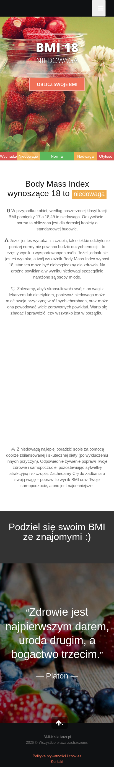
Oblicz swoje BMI (57, 84)
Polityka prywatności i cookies (57, 756)
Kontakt (57, 762)
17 (38, 216)
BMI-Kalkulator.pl (57, 737)
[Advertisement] (57, 381)
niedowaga (89, 194)
